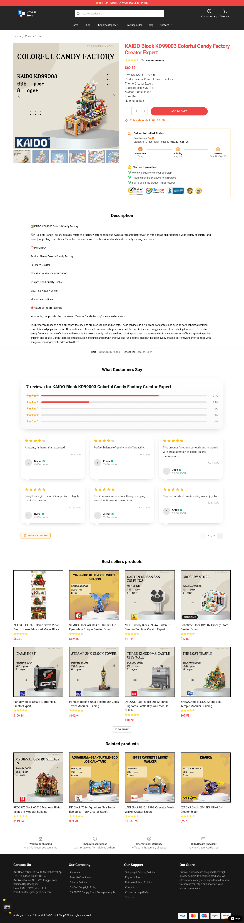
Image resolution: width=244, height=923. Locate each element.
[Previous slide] (19, 96)
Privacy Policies (78, 882)
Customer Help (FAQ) (137, 892)
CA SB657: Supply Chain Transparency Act (93, 892)
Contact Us (131, 887)
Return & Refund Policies (138, 882)
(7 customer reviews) (152, 60)
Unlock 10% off (7, 907)
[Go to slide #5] (96, 156)
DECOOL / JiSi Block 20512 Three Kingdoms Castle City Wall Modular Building (147, 706)
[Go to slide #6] (114, 156)
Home (17, 36)
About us (75, 872)
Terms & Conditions (80, 877)
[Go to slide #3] (59, 156)
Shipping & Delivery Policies (140, 872)
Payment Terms (134, 877)
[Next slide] (113, 96)
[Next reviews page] (220, 536)
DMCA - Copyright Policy (83, 887)
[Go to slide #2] (40, 156)
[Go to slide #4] (77, 156)
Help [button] (237, 918)
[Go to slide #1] (22, 156)
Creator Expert (34, 36)
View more (122, 729)
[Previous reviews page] (203, 536)
